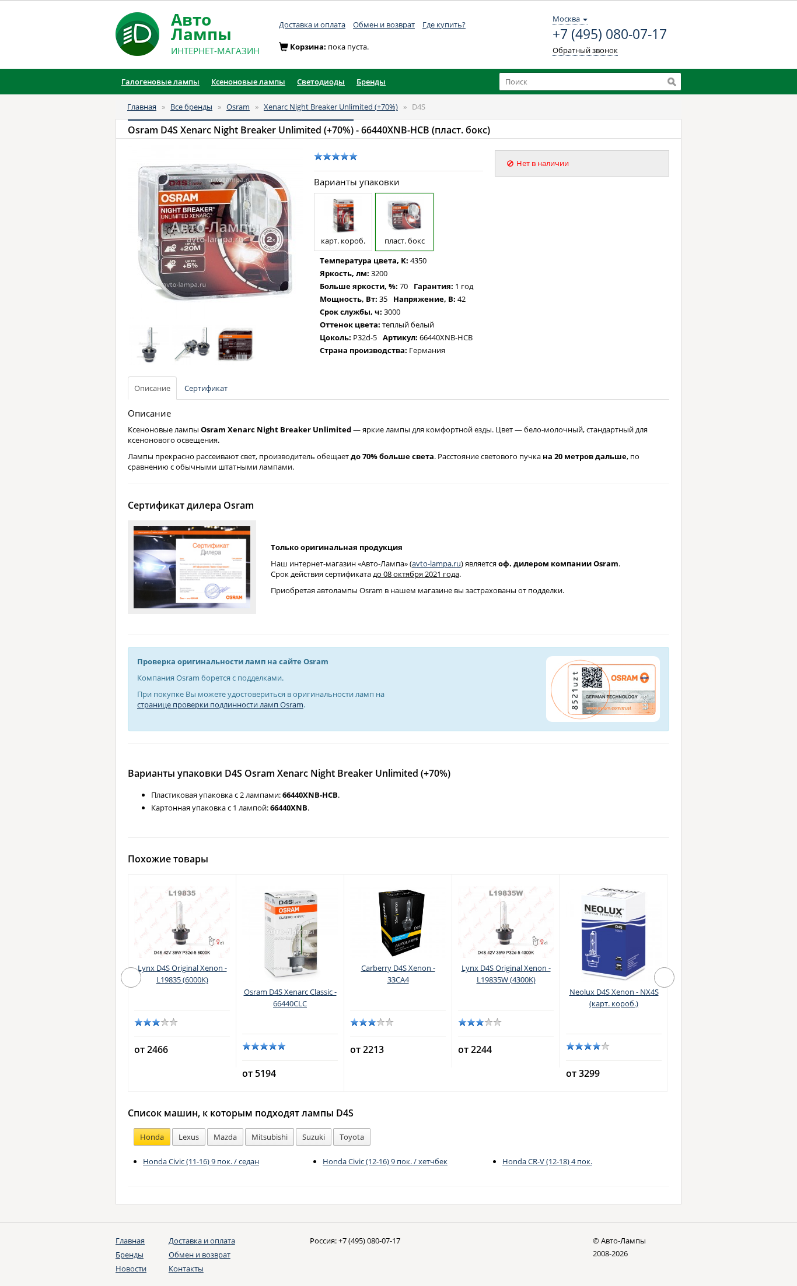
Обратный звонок (585, 50)
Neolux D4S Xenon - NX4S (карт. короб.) (614, 997)
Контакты (186, 1268)
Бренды (130, 1254)
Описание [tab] (152, 388)
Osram (238, 106)
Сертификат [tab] (206, 388)
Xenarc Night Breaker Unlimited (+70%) (331, 106)
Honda (152, 1137)
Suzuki (313, 1137)
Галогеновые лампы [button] (160, 81)
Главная (141, 106)
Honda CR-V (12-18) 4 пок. (547, 1161)
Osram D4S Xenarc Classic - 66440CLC (290, 997)
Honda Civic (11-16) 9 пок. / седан (201, 1161)
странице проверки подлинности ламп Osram (220, 704)
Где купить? (444, 24)
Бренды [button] (371, 81)
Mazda (225, 1137)
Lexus (189, 1137)
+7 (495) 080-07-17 (610, 34)
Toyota (352, 1137)
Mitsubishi (269, 1137)
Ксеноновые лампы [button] (248, 81)
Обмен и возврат (384, 24)
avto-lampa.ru (436, 563)
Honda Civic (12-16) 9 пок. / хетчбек (385, 1161)
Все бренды (191, 106)
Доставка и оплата (312, 24)
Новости (131, 1268)
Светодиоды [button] (321, 81)
